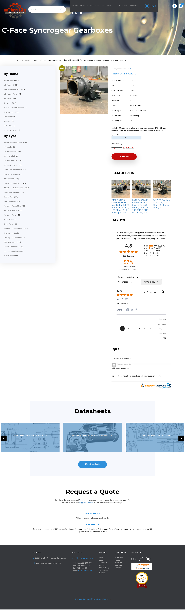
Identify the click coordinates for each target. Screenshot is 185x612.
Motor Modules (10, 201)
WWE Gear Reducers (12, 183)
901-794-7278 (84, 565)
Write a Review (151, 282)
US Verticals (9, 156)
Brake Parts (8, 224)
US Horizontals (10, 151)
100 (132, 90)
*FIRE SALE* (135, 5)
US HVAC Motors (10, 160)
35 (131, 120)
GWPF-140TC (136, 105)
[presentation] (4, 438)
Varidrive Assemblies (12, 206)
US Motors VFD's (10, 130)
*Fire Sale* (8, 147)
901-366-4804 (82, 568)
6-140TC (134, 95)
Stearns (7, 121)
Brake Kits (8, 219)
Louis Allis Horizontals (13, 170)
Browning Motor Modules (14, 107)
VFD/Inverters (9, 256)
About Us (94, 5)
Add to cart (124, 156)
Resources (106, 5)
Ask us (132, 69)
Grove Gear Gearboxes (13, 228)
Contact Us (122, 5)
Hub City (7, 126)
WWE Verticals (9, 179)
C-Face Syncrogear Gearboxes (57, 30)
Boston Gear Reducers (13, 142)
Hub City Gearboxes (12, 251)
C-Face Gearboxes (11, 247)
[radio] (155, 246)
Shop (82, 5)
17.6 (132, 85)
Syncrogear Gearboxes (13, 237)
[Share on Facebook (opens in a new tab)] (127, 310)
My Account (103, 565)
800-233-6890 (86, 563)
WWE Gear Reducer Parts (14, 188)
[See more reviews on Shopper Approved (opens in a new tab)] (136, 310)
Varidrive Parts (10, 215)
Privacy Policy (104, 568)
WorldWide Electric (11, 89)
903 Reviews (131, 256)
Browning (8, 103)
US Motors (8, 85)
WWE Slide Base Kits (12, 192)
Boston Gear (9, 80)
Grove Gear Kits (10, 233)
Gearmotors (9, 197)
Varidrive (7, 98)
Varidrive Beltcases (12, 210)
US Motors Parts (10, 94)
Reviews (102, 573)
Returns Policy (104, 570)
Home (75, 5)
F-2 (131, 100)
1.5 (131, 80)
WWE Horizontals (11, 174)
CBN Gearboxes (10, 242)
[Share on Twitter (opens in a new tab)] (132, 310)
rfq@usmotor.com (86, 502)
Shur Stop (8, 116)
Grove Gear (8, 112)
